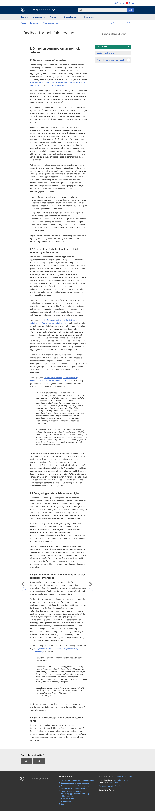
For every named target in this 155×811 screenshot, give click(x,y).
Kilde (122, 23)
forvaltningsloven (37, 82)
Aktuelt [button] (54, 17)
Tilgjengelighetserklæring (71, 791)
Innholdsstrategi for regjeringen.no (75, 783)
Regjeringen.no (43, 10)
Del (113, 23)
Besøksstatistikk (67, 799)
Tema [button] (24, 17)
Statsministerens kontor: (125, 776)
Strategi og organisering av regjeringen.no (77, 780)
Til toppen (58, 746)
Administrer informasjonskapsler (74, 788)
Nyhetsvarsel (66, 801)
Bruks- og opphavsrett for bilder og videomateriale (75, 795)
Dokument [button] (38, 17)
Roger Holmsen (115, 782)
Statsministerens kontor (113, 34)
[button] (34, 23)
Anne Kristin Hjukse (121, 780)
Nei (39, 761)
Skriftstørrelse (119, 3)
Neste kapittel (90, 589)
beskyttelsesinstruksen (56, 85)
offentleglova (79, 82)
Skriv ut (131, 23)
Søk (130, 10)
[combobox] (102, 10)
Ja (26, 761)
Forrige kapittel (23, 589)
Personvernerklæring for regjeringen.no (76, 786)
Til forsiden (102, 47)
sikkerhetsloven (36, 85)
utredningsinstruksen (54, 82)
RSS (62, 804)
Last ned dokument (105, 53)
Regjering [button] (89, 17)
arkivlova (68, 82)
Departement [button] (71, 17)
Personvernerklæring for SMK (110, 786)
